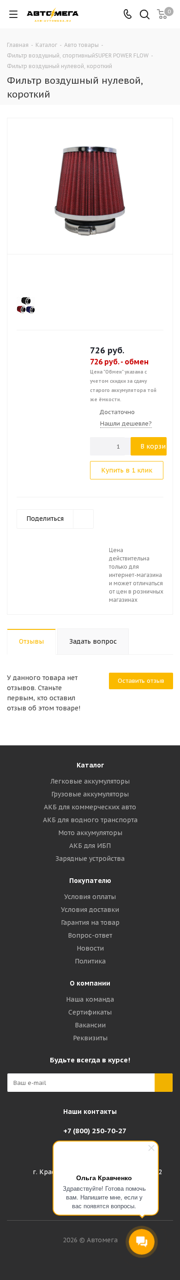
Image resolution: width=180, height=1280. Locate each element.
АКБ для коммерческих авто (90, 807)
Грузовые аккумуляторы (90, 794)
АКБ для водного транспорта (90, 820)
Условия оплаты (90, 897)
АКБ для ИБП (90, 846)
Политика (90, 961)
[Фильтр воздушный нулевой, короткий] (90, 185)
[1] (21, 276)
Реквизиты (90, 1038)
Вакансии (90, 1025)
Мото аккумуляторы (90, 833)
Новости (90, 948)
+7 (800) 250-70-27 (94, 1130)
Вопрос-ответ (90, 935)
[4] (47, 276)
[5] (56, 276)
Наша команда (90, 999)
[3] (38, 276)
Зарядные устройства (90, 858)
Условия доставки (90, 909)
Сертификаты (90, 1012)
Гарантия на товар (90, 922)
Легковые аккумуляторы (90, 781)
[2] (29, 276)
